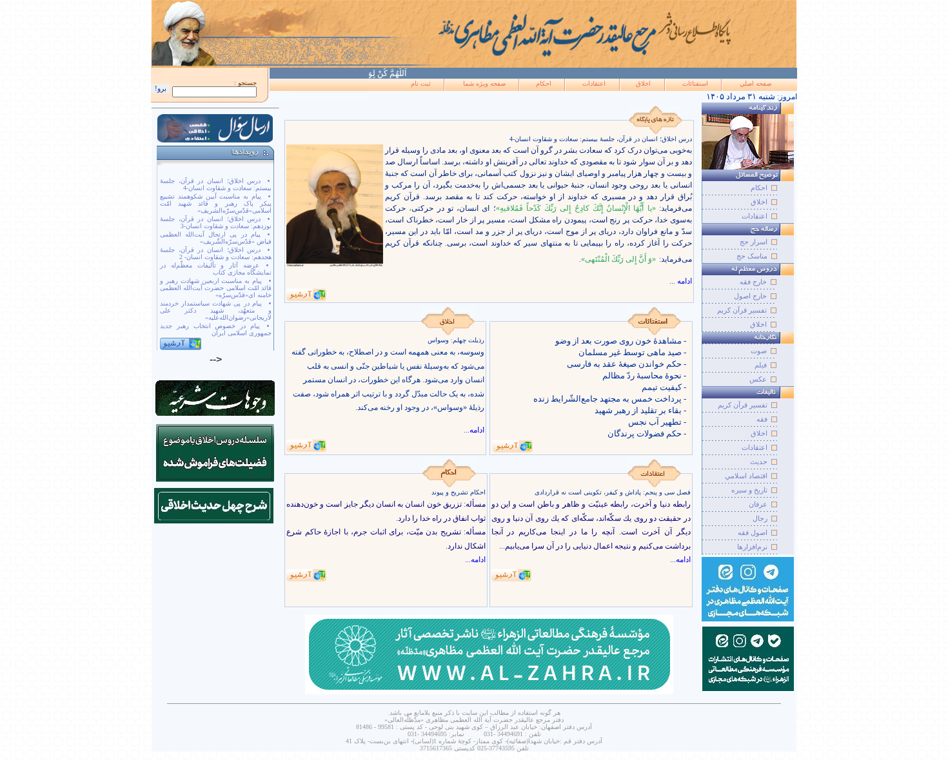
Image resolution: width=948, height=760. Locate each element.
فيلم (761, 365)
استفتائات (695, 83)
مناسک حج (751, 256)
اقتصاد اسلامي (746, 476)
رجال (760, 518)
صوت (759, 351)
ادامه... (474, 429)
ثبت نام (421, 83)
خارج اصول (750, 296)
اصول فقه (752, 532)
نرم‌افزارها (752, 547)
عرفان (758, 504)
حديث (758, 461)
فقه (761, 419)
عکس (758, 379)
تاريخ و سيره (749, 490)
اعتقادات (594, 83)
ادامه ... (680, 281)
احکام (543, 83)
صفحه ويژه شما (484, 83)
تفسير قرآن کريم (742, 405)
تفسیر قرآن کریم (742, 310)
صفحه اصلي (755, 83)
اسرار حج (753, 242)
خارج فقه (753, 282)
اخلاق (643, 83)
